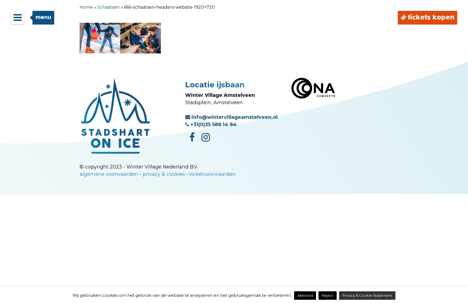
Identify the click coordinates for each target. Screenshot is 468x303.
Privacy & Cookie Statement (367, 295)
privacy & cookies (164, 174)
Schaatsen (108, 7)
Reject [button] (327, 295)
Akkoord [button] (305, 295)
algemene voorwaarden (109, 174)
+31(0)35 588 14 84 (213, 124)
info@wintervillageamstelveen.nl (234, 117)
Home (86, 7)
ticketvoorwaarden (213, 174)
